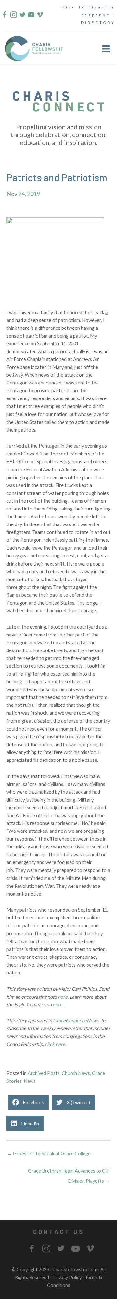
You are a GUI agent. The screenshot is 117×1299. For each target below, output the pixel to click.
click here (55, 1044)
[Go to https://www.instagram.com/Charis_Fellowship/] (13, 16)
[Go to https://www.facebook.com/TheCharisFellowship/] (4, 16)
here (63, 996)
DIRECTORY (98, 23)
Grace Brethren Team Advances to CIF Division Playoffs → (69, 1172)
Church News (76, 1073)
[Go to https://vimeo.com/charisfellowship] (40, 16)
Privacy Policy (67, 1277)
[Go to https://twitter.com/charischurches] (22, 16)
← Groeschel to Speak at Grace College (49, 1153)
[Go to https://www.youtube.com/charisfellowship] (31, 16)
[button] (58, 1231)
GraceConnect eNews (75, 1020)
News (30, 1081)
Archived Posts (44, 1073)
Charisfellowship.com (74, 1269)
